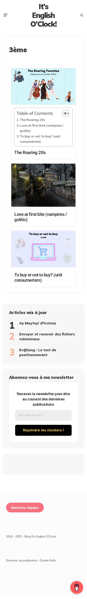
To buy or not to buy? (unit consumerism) (40, 138)
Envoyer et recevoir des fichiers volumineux (47, 336)
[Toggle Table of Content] (63, 113)
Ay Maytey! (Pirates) (37, 323)
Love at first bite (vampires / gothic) (41, 128)
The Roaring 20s (32, 120)
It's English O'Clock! (43, 15)
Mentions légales (25, 508)
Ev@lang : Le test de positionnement (37, 352)
